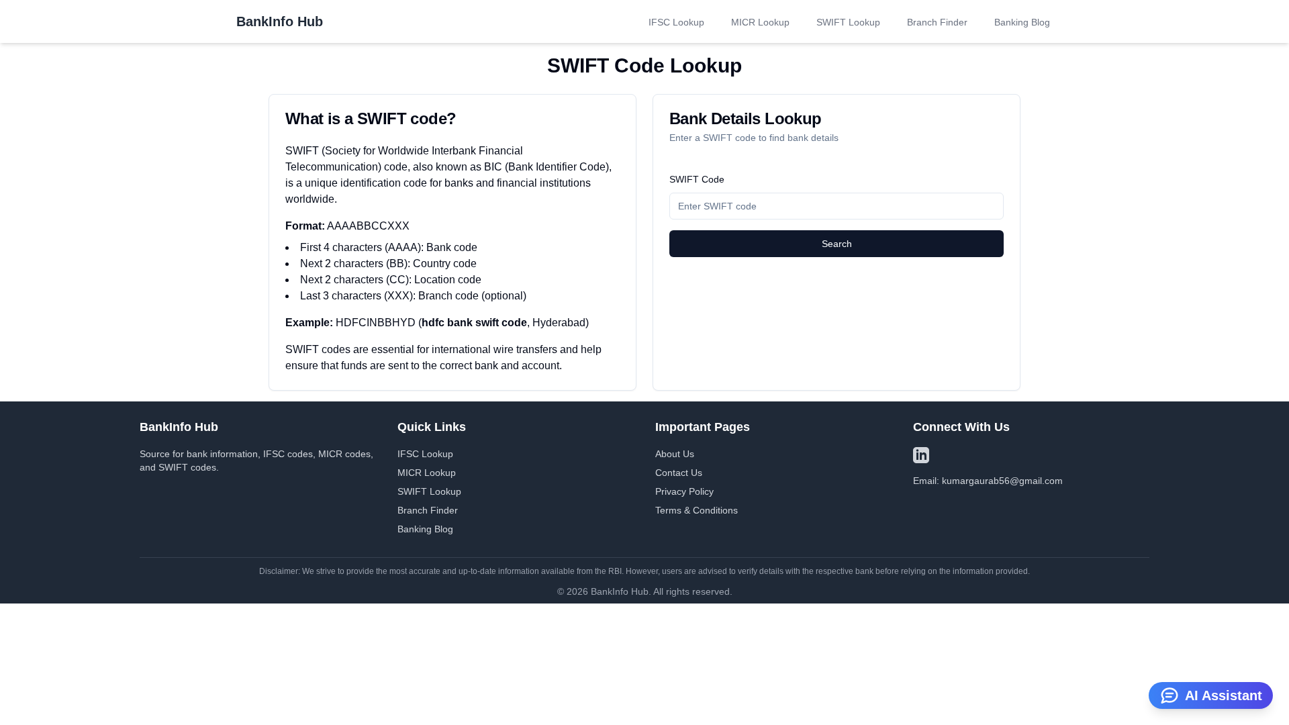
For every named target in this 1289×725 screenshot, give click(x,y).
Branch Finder (937, 22)
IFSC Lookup (676, 22)
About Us (674, 453)
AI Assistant (1223, 695)
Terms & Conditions (696, 510)
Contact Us (678, 472)
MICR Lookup (760, 22)
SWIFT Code (696, 179)
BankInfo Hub (279, 21)
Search (837, 243)
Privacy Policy (684, 491)
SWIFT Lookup (848, 22)
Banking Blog (1022, 22)
